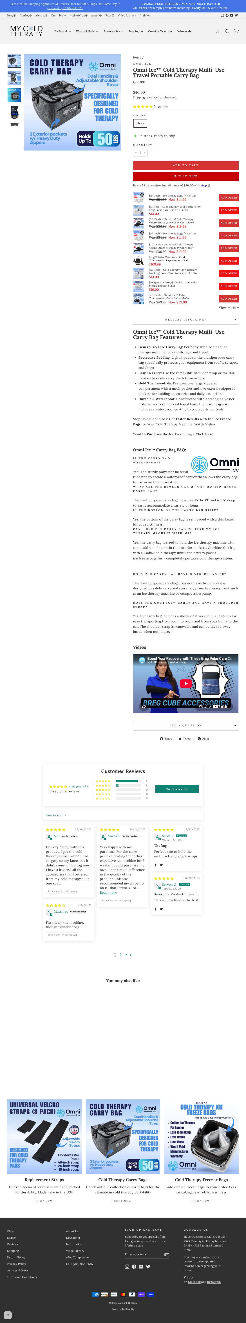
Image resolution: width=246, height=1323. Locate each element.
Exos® (109, 15)
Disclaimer (73, 1237)
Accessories (112, 31)
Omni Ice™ (58, 15)
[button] (143, 106)
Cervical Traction (160, 31)
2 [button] (121, 955)
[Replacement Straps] (44, 1136)
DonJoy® (25, 15)
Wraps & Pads (85, 31)
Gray (140, 123)
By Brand (61, 31)
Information (74, 1244)
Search (12, 1237)
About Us (72, 1231)
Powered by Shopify (123, 1309)
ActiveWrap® (79, 15)
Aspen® (96, 15)
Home (137, 57)
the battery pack (200, 553)
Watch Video (204, 424)
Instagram (214, 1281)
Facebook (194, 1281)
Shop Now (44, 1201)
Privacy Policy (16, 1264)
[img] (55, 830)
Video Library (127, 15)
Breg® (11, 15)
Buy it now (186, 176)
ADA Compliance (77, 1257)
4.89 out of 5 (79, 787)
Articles (145, 15)
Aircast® (41, 15)
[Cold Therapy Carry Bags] (123, 1136)
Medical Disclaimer (186, 319)
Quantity (143, 145)
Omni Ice (142, 63)
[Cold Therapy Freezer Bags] (201, 1136)
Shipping (139, 97)
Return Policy (16, 1257)
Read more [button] (108, 892)
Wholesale (184, 31)
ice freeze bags (145, 558)
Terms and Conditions (22, 1277)
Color (139, 115)
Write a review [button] (177, 789)
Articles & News (18, 1270)
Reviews (12, 1244)
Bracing (134, 31)
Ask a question (186, 725)
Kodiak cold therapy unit (164, 553)
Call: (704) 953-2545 (79, 1264)
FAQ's (11, 1231)
